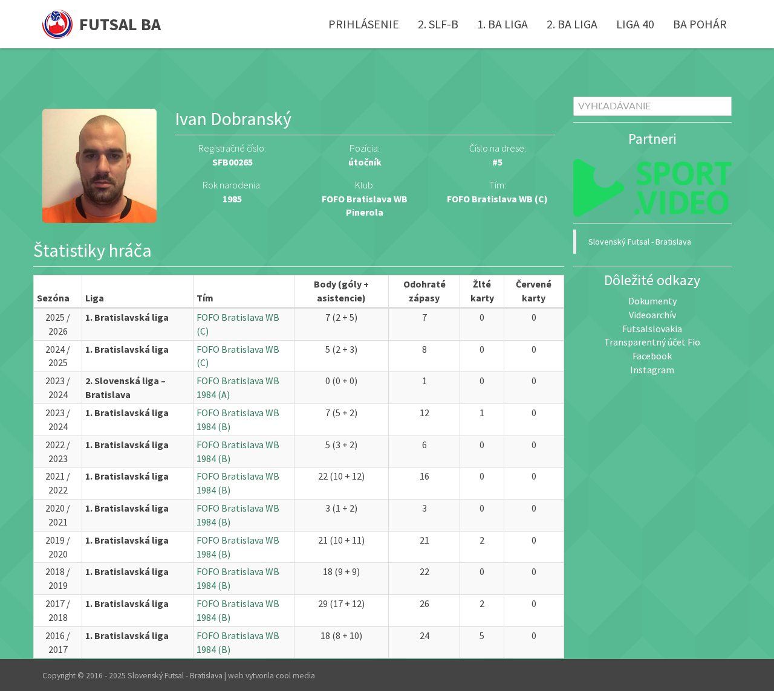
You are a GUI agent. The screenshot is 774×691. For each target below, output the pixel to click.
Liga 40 (635, 23)
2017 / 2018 (57, 610)
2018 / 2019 (57, 578)
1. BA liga (502, 23)
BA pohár (700, 23)
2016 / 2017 (57, 642)
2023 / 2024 (57, 387)
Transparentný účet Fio (652, 342)
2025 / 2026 (57, 324)
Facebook (652, 356)
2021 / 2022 (57, 483)
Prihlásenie (363, 23)
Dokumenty (652, 301)
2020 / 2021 (57, 515)
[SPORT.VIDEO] (652, 187)
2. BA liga (572, 23)
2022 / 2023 (57, 451)
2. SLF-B (438, 23)
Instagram (652, 370)
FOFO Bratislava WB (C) (497, 199)
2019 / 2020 (57, 547)
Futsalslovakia (652, 329)
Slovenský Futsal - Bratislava (639, 241)
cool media (295, 675)
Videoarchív (652, 315)
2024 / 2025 (57, 356)
